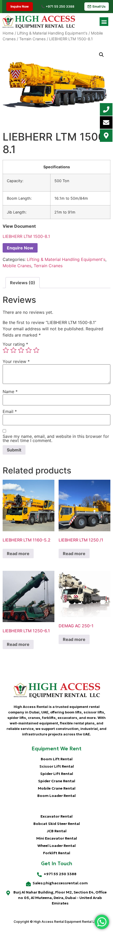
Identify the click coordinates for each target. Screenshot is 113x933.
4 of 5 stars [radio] (28, 350)
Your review (16, 361)
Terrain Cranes (32, 39)
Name (10, 391)
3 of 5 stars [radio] (21, 350)
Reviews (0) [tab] (22, 282)
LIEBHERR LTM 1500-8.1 (26, 236)
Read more (18, 553)
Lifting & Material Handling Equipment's (52, 33)
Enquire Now (20, 247)
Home (8, 33)
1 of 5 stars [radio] (6, 350)
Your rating (15, 344)
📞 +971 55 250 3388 (57, 6)
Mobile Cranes (17, 265)
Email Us (99, 6)
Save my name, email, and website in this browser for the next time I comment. (56, 438)
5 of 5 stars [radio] (36, 350)
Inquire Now (18, 6)
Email (10, 411)
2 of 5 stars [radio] (13, 350)
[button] (104, 21)
